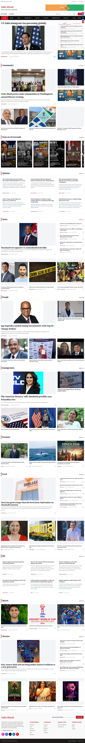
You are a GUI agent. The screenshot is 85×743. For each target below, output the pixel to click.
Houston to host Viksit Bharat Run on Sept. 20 (70, 223)
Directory (32, 728)
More (79, 18)
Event (31, 726)
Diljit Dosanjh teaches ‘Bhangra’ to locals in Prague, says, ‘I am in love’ (70, 661)
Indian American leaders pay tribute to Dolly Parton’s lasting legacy (71, 31)
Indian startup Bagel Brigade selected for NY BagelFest (70, 491)
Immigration (56, 18)
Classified (32, 724)
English (81, 1)
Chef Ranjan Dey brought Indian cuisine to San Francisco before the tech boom (71, 504)
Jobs (31, 732)
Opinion (45, 18)
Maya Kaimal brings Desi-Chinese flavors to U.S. (71, 485)
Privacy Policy (61, 726)
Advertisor (46, 732)
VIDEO (12, 14)
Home (4, 18)
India (18, 18)
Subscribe (81, 14)
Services (75, 1)
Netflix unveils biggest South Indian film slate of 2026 (71, 654)
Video (73, 726)
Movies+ (66, 18)
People (37, 18)
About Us (46, 724)
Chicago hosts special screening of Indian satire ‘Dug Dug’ (71, 641)
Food (74, 18)
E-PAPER (4, 14)
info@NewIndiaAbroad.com (8, 730)
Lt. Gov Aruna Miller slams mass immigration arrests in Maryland (71, 27)
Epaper (73, 724)
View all (81, 65)
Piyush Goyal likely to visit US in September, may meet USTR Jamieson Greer (71, 36)
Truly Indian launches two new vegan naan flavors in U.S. (72, 479)
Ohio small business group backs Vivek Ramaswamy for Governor (69, 236)
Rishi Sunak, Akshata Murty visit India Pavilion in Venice (71, 243)
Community (27, 18)
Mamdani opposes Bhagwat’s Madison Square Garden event (71, 45)
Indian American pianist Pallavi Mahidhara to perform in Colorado (70, 648)
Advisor (45, 730)
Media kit (46, 728)
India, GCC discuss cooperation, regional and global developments (70, 249)
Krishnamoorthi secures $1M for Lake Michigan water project (71, 229)
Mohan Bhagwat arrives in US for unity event (69, 40)
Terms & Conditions (62, 724)
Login (74, 14)
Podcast (73, 728)
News (11, 18)
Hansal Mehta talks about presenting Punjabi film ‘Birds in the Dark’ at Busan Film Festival (71, 668)
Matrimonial (32, 730)
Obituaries (32, 734)
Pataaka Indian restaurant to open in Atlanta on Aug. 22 (71, 498)
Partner (45, 726)
